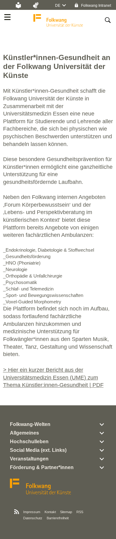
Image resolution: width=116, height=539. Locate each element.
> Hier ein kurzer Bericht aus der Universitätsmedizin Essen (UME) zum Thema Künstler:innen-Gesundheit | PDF (53, 377)
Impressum (31, 512)
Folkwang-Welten (30, 424)
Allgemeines (24, 433)
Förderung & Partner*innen (42, 467)
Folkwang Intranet (95, 5)
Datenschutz (32, 518)
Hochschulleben (29, 441)
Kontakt (50, 512)
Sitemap (66, 512)
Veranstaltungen (29, 458)
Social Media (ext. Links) (38, 450)
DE (57, 5)
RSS (79, 512)
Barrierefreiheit (58, 518)
